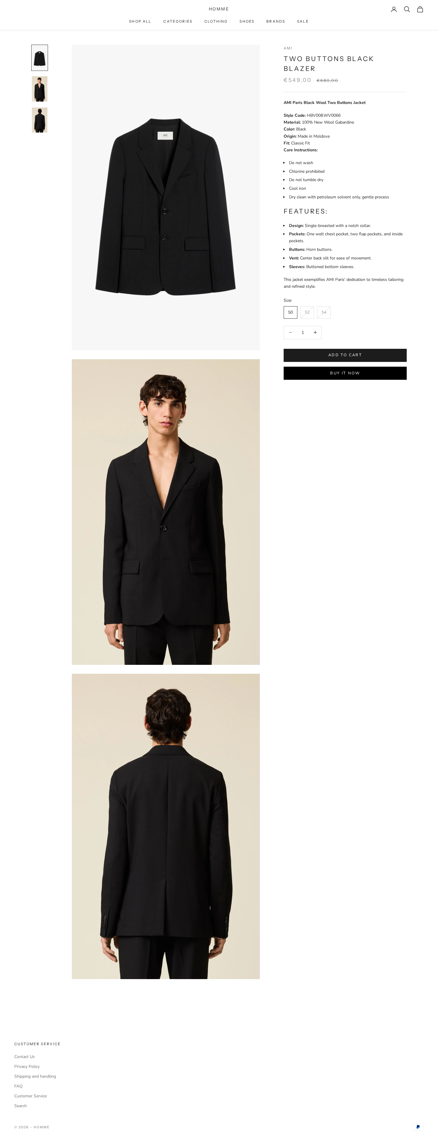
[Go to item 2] (39, 89)
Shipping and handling (35, 1076)
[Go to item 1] (39, 58)
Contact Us (24, 1057)
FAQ (18, 1086)
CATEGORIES (177, 21)
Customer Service (30, 1096)
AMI (288, 48)
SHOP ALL (140, 21)
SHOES (247, 21)
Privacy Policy (27, 1066)
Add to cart (345, 355)
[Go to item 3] (39, 120)
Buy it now (345, 373)
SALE (303, 21)
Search (20, 1106)
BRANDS (275, 21)
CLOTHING (216, 21)
